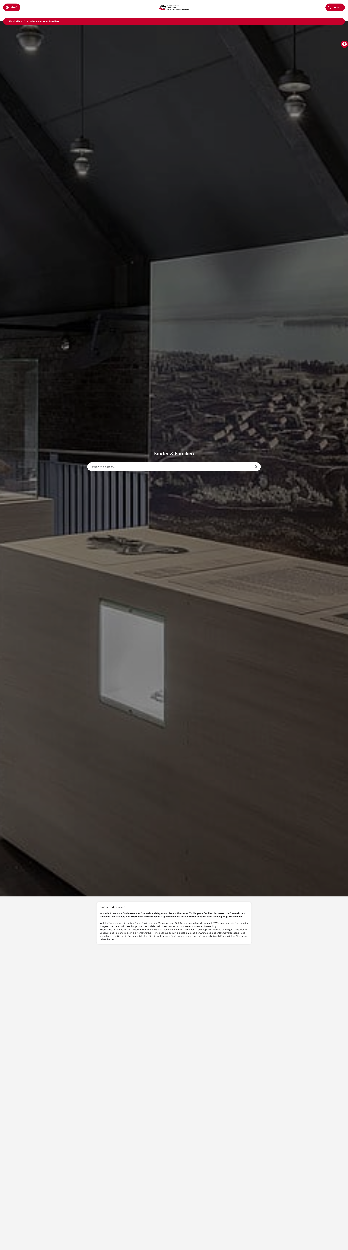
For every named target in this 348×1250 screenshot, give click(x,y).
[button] (11, 7)
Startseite (29, 21)
